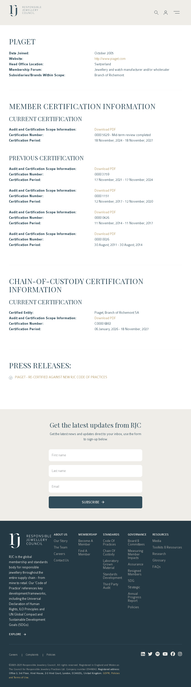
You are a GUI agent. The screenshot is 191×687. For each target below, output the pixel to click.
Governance (137, 534)
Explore (15, 634)
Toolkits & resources (167, 547)
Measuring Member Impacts (135, 554)
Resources (160, 534)
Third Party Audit (110, 586)
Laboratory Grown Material (111, 564)
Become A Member (85, 542)
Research (159, 554)
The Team (60, 547)
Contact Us (61, 560)
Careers (59, 554)
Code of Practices (109, 542)
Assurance (135, 564)
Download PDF (105, 129)
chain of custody (109, 552)
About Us (60, 534)
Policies (133, 607)
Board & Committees (136, 542)
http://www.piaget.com (110, 59)
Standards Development (112, 576)
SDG (131, 581)
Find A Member (84, 552)
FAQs (156, 567)
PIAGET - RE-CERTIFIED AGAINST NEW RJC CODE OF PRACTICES (61, 377)
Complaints (32, 654)
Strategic (134, 587)
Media (156, 541)
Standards (111, 534)
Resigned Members (135, 572)
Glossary (159, 560)
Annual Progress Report (134, 597)
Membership (87, 534)
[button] (166, 12)
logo (25, 12)
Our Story (61, 541)
